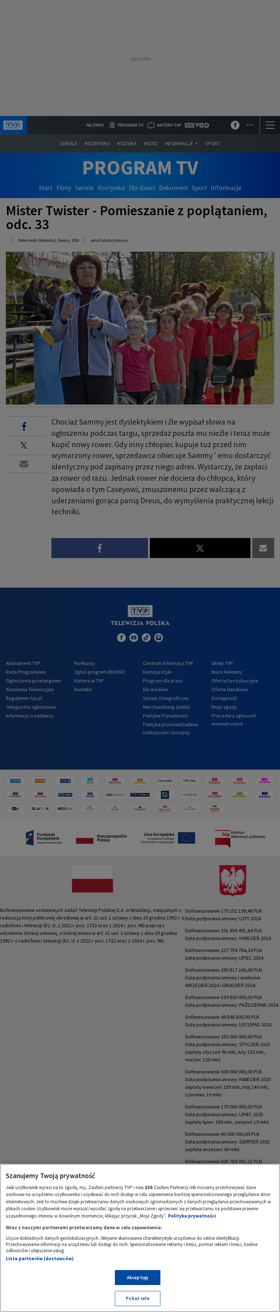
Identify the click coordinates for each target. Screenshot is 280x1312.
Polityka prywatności (192, 1216)
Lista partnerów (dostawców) (40, 1258)
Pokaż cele (137, 1298)
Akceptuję (137, 1277)
